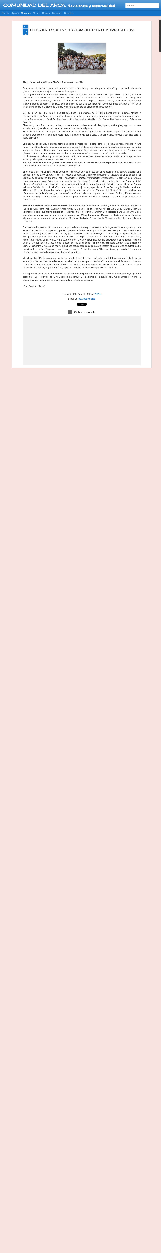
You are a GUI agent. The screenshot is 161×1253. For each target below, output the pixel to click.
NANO (98, 293)
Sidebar (46, 13)
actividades (84, 298)
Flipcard (15, 13)
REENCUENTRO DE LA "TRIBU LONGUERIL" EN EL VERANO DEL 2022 (82, 29)
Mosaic (36, 13)
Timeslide (68, 13)
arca (93, 298)
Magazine (26, 13)
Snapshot (57, 13)
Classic (5, 13)
